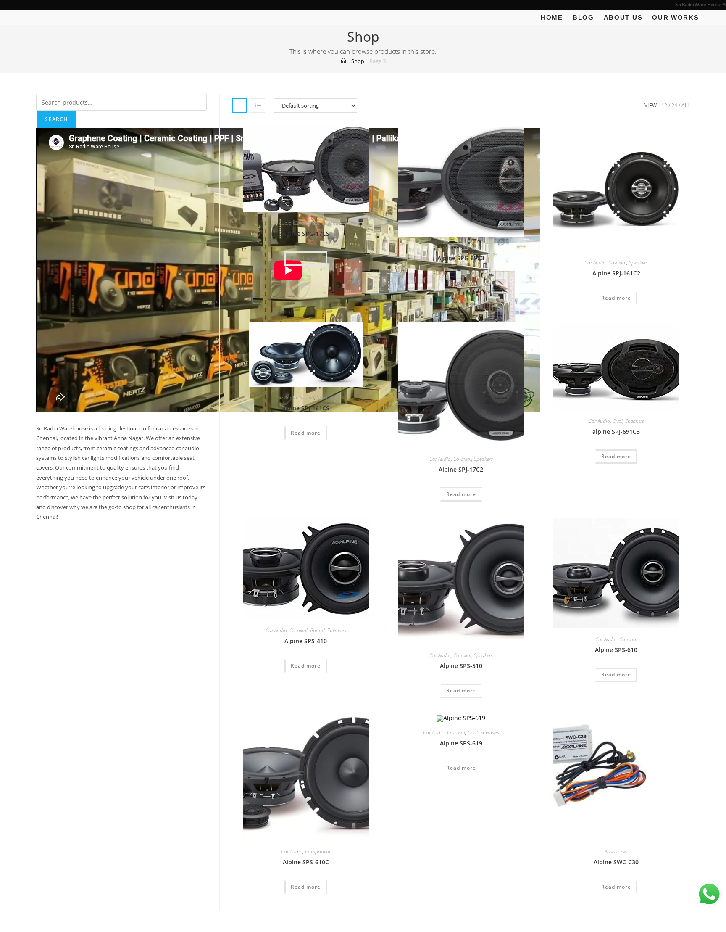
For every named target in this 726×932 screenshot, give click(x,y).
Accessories (616, 851)
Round (307, 397)
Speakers (331, 223)
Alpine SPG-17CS (305, 234)
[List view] (258, 105)
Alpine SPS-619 (461, 743)
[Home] (343, 61)
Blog (607, 4)
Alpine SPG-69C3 (460, 258)
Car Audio (281, 223)
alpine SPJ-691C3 (616, 432)
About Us (627, 4)
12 (664, 105)
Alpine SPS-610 (616, 650)
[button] (371, 133)
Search (56, 119)
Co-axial (473, 247)
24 (674, 105)
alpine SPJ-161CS (305, 408)
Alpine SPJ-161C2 (616, 273)
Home (590, 4)
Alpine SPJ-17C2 (461, 469)
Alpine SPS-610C (306, 862)
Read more (306, 258)
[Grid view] (239, 105)
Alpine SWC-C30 (616, 862)
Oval (618, 421)
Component (307, 223)
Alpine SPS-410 (305, 641)
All (685, 105)
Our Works (655, 4)
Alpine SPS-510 (461, 666)
